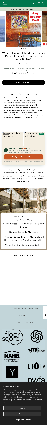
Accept (22, 408)
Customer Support (23, 323)
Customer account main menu (23, 309)
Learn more (23, 70)
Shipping (15, 73)
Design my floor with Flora (23, 157)
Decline (22, 413)
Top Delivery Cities (23, 316)
